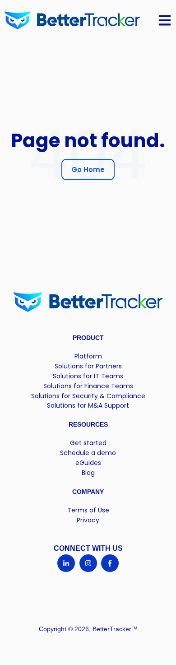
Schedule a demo (88, 452)
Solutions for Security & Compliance (88, 395)
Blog (88, 472)
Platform (88, 356)
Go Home (88, 169)
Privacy (88, 520)
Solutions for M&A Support (88, 405)
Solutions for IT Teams (88, 376)
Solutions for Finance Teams (88, 386)
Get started (88, 442)
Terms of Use (88, 510)
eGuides (88, 462)
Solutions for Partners (88, 366)
